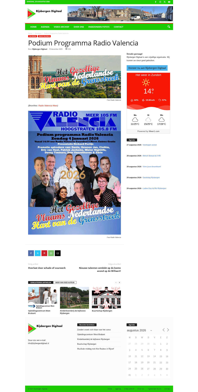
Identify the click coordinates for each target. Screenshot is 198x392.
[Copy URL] (64, 253)
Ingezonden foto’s (98, 26)
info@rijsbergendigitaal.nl (38, 343)
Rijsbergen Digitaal (39, 49)
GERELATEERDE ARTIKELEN (40, 282)
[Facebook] (155, 2)
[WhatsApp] (51, 253)
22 (161, 362)
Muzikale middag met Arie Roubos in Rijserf (95, 349)
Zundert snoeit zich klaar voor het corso (94, 330)
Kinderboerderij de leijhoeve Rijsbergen (73, 311)
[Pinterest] (44, 253)
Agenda (45, 26)
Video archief (61, 26)
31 (154, 344)
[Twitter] (38, 253)
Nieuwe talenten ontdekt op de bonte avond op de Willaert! (100, 269)
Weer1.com (154, 131)
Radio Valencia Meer (47, 105)
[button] (169, 27)
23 (167, 362)
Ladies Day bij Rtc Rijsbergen (154, 188)
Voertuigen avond (150, 145)
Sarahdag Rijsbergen (151, 178)
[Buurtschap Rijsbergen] (106, 298)
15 (161, 356)
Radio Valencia (44, 36)
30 (167, 369)
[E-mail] (58, 253)
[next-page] (119, 282)
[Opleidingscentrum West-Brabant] (42, 298)
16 (167, 356)
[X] (164, 2)
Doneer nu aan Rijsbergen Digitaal (147, 68)
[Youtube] (169, 2)
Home (33, 26)
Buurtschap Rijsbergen (102, 310)
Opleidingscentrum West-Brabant (39, 311)
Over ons (79, 26)
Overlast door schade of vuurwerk (47, 267)
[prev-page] (116, 282)
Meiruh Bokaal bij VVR (152, 156)
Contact (118, 26)
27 (148, 369)
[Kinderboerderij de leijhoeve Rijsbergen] (74, 298)
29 (161, 369)
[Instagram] (160, 2)
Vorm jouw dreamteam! (152, 167)
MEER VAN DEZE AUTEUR (64, 282)
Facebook (38, 33)
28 (154, 369)
